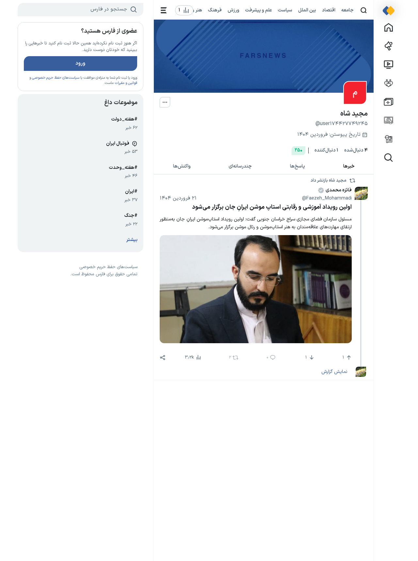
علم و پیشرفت (258, 10)
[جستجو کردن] (364, 10)
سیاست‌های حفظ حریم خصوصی (55, 78)
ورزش (233, 10)
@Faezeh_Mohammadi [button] (327, 198)
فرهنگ (215, 10)
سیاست (285, 10)
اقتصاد (328, 10)
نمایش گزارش (334, 371)
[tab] (349, 166)
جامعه (347, 10)
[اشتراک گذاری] (163, 358)
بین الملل (307, 10)
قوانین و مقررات (126, 83)
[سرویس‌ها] (164, 10)
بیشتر (131, 239)
